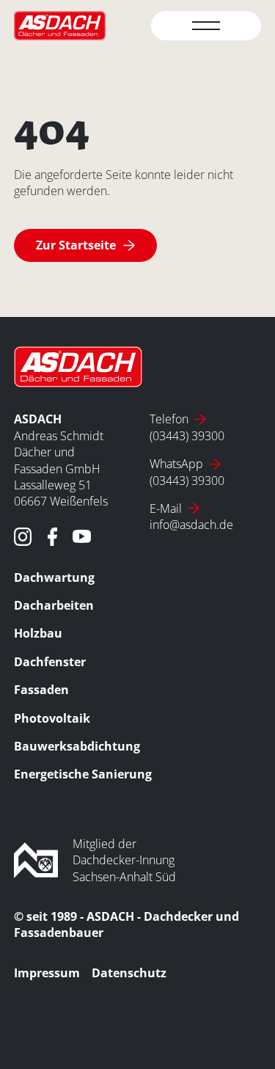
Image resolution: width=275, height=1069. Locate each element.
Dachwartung (54, 577)
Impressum (47, 973)
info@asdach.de (191, 525)
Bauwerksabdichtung (77, 746)
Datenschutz (129, 973)
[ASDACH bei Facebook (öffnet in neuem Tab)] (52, 537)
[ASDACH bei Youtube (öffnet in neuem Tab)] (82, 537)
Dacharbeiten (54, 605)
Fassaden (41, 690)
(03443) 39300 (187, 436)
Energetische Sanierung (83, 774)
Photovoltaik (52, 718)
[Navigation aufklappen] (206, 25)
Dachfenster (50, 662)
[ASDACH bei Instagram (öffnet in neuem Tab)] (23, 537)
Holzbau (38, 633)
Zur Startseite (76, 245)
